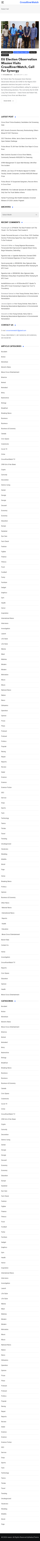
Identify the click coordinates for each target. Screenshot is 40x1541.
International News (7, 618)
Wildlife (3, 859)
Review (3, 767)
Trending (4, 839)
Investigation (5, 628)
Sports (3, 808)
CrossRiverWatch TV (8, 459)
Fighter (3, 552)
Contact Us (5, 945)
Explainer (4, 531)
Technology (5, 818)
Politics (3, 741)
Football (4, 572)
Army (3, 393)
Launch (3, 634)
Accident (4, 352)
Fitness (3, 562)
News (3, 700)
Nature (3, 695)
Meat (3, 654)
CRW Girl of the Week (8, 464)
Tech (2, 813)
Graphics (4, 593)
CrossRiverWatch (29, 2)
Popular (3, 746)
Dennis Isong (5, 485)
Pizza (3, 721)
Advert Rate (5, 940)
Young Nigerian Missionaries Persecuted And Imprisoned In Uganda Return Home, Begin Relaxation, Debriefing (19, 248)
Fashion (4, 546)
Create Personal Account (9, 235)
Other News (5, 903)
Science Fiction (6, 787)
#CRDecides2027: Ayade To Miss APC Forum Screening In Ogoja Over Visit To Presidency (18, 286)
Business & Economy (8, 429)
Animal (3, 382)
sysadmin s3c (7, 74)
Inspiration (4, 613)
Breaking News (6, 413)
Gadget (3, 587)
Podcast (4, 731)
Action (3, 357)
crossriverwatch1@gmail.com (16, 330)
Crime (3, 454)
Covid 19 (4, 449)
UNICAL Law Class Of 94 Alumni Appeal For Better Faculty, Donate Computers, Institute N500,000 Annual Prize (19, 173)
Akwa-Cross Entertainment (10, 372)
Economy (4, 510)
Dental (3, 490)
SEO (2, 793)
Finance (3, 557)
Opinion (3, 716)
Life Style (4, 639)
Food (3, 567)
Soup (3, 803)
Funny (3, 577)
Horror (3, 608)
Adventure (4, 362)
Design (3, 495)
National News (6, 690)
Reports (4, 762)
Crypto (3, 470)
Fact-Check (5, 541)
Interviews (4, 623)
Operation (4, 711)
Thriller (3, 828)
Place (3, 726)
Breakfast (4, 408)
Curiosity (4, 475)
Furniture (4, 582)
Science (4, 777)
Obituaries (4, 705)
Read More (7, 101)
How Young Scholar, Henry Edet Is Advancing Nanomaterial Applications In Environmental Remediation (20, 296)
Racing (3, 751)
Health (3, 603)
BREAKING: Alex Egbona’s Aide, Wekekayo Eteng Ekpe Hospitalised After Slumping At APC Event (19, 265)
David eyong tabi (7, 263)
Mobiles (4, 659)
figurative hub (5, 256)
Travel (3, 834)
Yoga (2, 869)
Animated (4, 387)
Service (3, 798)
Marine (3, 649)
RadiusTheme (34, 1537)
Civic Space (5, 439)
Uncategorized (6, 844)
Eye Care (4, 536)
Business (4, 418)
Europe (3, 526)
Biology (3, 403)
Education (4, 521)
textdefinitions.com (7, 283)
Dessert (4, 505)
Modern (3, 664)
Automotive (5, 398)
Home (3, 876)
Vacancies (4, 849)
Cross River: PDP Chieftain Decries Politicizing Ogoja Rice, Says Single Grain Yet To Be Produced (20, 237)
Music (3, 680)
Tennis (3, 823)
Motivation (4, 675)
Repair (3, 757)
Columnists (5, 444)
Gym (2, 598)
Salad (3, 772)
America (4, 377)
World (3, 864)
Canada (3, 434)
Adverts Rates (6, 367)
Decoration (5, 480)
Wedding (4, 854)
